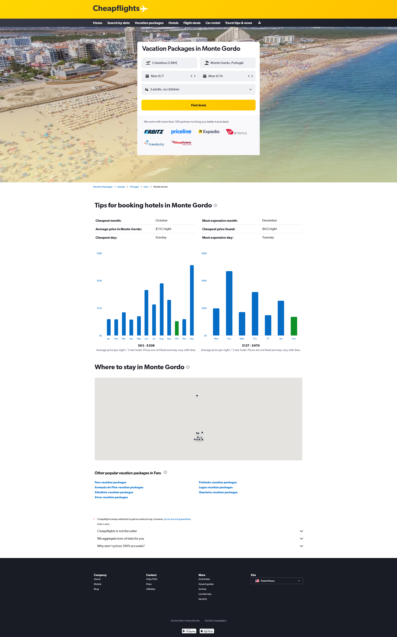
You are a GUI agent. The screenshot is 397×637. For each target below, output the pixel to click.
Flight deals (192, 23)
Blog (96, 589)
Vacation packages (149, 23)
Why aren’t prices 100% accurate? (121, 546)
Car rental (213, 23)
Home (97, 23)
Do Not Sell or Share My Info (185, 620)
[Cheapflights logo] (116, 9)
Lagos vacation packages (216, 487)
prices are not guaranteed (177, 519)
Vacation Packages (102, 186)
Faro (146, 186)
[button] (148, 62)
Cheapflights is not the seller (117, 531)
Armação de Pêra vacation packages (119, 487)
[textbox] (169, 62)
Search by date (118, 23)
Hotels (173, 23)
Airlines (202, 589)
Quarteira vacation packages (218, 492)
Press (149, 584)
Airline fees (204, 579)
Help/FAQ (151, 579)
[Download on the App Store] (206, 631)
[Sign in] (259, 23)
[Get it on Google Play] (189, 631)
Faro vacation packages (110, 482)
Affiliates (150, 589)
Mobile (97, 584)
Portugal (134, 186)
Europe (121, 186)
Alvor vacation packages (111, 497)
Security (202, 598)
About (97, 579)
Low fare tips (205, 594)
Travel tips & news (238, 23)
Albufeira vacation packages (114, 492)
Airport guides (206, 584)
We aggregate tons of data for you (120, 538)
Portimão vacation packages (218, 482)
